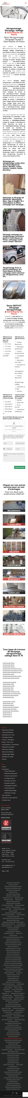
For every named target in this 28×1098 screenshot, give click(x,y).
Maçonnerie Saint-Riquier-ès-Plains (13, 886)
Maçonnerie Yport (19, 897)
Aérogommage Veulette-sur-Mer (11, 691)
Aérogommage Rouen (8, 697)
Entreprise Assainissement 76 (13, 1085)
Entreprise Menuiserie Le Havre (13, 948)
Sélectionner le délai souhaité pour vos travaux (7, 339)
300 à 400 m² (8, 409)
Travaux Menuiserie (9, 788)
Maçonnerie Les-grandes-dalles (13, 1004)
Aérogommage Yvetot (8, 684)
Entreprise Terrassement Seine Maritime (13, 969)
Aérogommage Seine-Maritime (11, 711)
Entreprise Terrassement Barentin (13, 957)
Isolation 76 (19, 972)
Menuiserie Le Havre (7, 909)
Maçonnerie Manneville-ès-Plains (13, 1006)
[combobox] (4, 449)
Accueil (4, 766)
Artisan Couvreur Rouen (13, 1057)
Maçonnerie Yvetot (8, 899)
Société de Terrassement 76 (8, 924)
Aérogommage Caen (8, 703)
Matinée (19, 400)
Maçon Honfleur (8, 987)
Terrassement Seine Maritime (13, 931)
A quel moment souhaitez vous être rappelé (19, 396)
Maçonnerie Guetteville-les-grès (13, 1001)
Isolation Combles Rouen (13, 976)
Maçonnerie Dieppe (18, 995)
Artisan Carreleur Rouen (13, 1055)
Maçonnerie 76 (5, 993)
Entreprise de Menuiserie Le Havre (13, 942)
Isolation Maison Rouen (13, 980)
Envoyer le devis (19, 467)
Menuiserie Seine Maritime (8, 914)
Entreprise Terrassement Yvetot (13, 970)
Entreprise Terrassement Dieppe (13, 959)
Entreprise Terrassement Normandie (13, 963)
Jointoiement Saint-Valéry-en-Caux (13, 986)
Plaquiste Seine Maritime (13, 916)
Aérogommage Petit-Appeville (10, 695)
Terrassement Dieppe (6, 926)
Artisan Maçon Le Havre (13, 1059)
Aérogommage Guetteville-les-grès (12, 672)
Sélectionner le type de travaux (20, 338)
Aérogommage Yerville (8, 686)
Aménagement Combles (10, 785)
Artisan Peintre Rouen (8, 1064)
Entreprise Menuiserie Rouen (13, 950)
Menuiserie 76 (18, 899)
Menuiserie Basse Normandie (13, 903)
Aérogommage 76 (7, 712)
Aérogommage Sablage (10, 790)
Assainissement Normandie (13, 1068)
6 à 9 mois (8, 351)
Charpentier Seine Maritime (13, 1083)
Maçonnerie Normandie (19, 1008)
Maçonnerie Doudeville (7, 997)
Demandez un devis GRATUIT (9, 797)
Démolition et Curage (9, 793)
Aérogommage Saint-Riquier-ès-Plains (13, 670)
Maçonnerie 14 (8, 991)
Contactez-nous (6, 800)
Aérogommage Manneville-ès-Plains (12, 676)
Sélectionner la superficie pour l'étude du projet (8, 397)
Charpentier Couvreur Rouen (13, 1079)
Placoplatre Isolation (9, 783)
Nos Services (5, 769)
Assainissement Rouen (13, 1070)
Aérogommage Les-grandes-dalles (12, 693)
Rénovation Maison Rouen (13, 920)
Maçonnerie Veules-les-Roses (13, 894)
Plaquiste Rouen (21, 914)
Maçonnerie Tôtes (13, 892)
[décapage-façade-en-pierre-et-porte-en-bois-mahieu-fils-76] (14, 231)
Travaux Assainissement (10, 776)
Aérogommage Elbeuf (8, 705)
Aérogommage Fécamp (9, 667)
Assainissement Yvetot (13, 1075)
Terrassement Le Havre (19, 926)
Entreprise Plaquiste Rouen (13, 952)
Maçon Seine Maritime (17, 989)
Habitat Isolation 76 (9, 972)
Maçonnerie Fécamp (19, 999)
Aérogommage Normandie (10, 709)
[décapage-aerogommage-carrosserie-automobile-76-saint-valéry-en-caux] (14, 264)
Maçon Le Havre (18, 987)
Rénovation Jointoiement (10, 773)
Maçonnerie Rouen (13, 884)
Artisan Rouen (19, 1064)
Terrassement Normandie (13, 927)
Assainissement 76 (13, 1066)
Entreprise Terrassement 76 (13, 956)
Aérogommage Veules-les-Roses (11, 678)
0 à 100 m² (8, 402)
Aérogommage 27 (7, 714)
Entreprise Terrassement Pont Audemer (13, 965)
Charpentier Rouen (13, 1081)
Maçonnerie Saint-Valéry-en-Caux (13, 888)
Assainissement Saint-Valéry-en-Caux (13, 1072)
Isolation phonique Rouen (8, 984)
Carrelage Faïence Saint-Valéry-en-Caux (13, 1077)
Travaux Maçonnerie (9, 771)
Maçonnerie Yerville (8, 897)
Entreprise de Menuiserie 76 (13, 941)
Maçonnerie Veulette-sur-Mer (13, 896)
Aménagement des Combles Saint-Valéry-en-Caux (13, 1053)
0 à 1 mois (8, 344)
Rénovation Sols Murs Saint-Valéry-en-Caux (13, 922)
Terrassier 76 (19, 933)
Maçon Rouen (6, 989)
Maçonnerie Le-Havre (13, 1002)
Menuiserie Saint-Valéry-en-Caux (13, 912)
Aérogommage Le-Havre (9, 701)
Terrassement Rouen (13, 929)
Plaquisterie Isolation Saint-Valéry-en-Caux (13, 918)
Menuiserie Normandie (19, 909)
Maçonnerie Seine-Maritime (13, 890)
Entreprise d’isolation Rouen (13, 1089)
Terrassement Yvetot (9, 933)
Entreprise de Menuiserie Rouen (13, 944)
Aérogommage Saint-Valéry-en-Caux (12, 668)
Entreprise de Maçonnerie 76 (13, 939)
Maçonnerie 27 (17, 991)
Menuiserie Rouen (13, 911)
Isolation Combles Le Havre (13, 974)
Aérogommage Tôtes (8, 688)
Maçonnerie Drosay (19, 997)
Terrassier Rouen (13, 935)
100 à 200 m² (8, 404)
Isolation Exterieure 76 (13, 978)
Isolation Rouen (20, 984)
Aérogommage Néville (8, 665)
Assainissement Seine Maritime (13, 1074)
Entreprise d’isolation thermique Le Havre (13, 937)
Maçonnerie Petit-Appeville (13, 882)
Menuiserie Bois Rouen (7, 905)
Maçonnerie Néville (6, 1008)
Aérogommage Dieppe (8, 663)
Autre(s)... (20, 391)
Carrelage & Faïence (9, 778)
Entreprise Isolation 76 (13, 946)
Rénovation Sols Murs (10, 780)
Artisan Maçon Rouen (13, 1061)
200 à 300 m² (8, 406)
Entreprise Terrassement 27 (13, 954)
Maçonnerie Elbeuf (7, 999)
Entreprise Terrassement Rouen (13, 967)
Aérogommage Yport (8, 690)
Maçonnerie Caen (7, 995)
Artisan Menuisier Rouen (13, 1062)
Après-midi (20, 402)
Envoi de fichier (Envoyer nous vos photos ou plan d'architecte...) (13, 418)
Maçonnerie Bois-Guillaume (18, 993)
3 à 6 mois (8, 349)
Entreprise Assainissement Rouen (13, 1087)
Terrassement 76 (21, 924)
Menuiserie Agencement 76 (13, 901)
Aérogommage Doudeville (9, 682)
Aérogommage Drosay (8, 674)
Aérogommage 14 (7, 716)
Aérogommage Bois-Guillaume (11, 707)
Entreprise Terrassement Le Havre (13, 961)
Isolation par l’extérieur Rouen (13, 982)
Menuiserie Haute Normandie (13, 907)
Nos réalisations (6, 795)
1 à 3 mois (8, 346)
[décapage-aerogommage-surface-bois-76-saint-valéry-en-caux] (14, 194)
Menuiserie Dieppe (19, 905)
